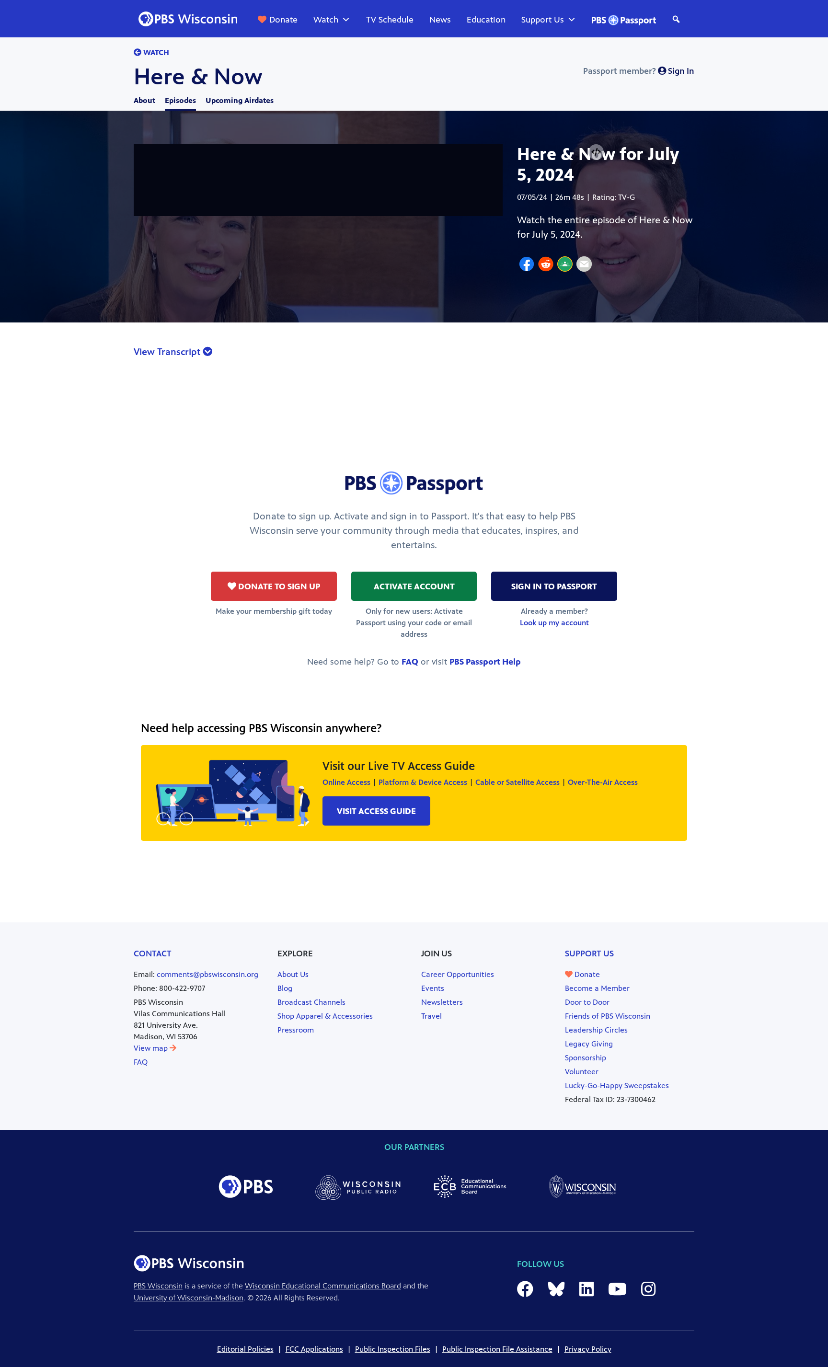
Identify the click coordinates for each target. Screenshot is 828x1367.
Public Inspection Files (392, 1349)
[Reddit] (545, 265)
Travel (431, 1016)
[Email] (584, 265)
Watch (325, 19)
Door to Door (587, 1002)
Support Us (542, 19)
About (144, 100)
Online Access (346, 782)
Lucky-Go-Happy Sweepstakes (617, 1085)
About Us (293, 974)
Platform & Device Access (423, 782)
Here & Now (198, 76)
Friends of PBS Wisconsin (607, 1016)
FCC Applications (314, 1349)
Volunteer (581, 1071)
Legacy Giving (589, 1043)
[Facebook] (526, 265)
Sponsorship (585, 1057)
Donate (283, 19)
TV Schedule (390, 19)
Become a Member (597, 988)
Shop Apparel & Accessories (325, 1016)
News (440, 19)
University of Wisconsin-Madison (188, 1297)
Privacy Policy (587, 1349)
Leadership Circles (596, 1029)
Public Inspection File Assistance (497, 1349)
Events (432, 988)
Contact (153, 953)
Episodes (180, 100)
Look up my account (554, 622)
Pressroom (295, 1029)
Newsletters (442, 1002)
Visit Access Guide (376, 811)
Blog (284, 988)
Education (486, 19)
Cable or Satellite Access (517, 782)
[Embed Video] (596, 152)
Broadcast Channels (311, 1002)
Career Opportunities (457, 974)
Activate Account (414, 586)
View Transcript (168, 351)
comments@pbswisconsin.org (207, 974)
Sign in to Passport (554, 586)
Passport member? (638, 71)
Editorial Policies (245, 1349)
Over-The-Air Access (603, 782)
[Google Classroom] (565, 265)
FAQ (410, 661)
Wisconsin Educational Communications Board (323, 1285)
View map (152, 1048)
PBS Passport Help (485, 661)
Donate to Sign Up (278, 586)
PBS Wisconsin (158, 1285)
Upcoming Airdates (240, 100)
